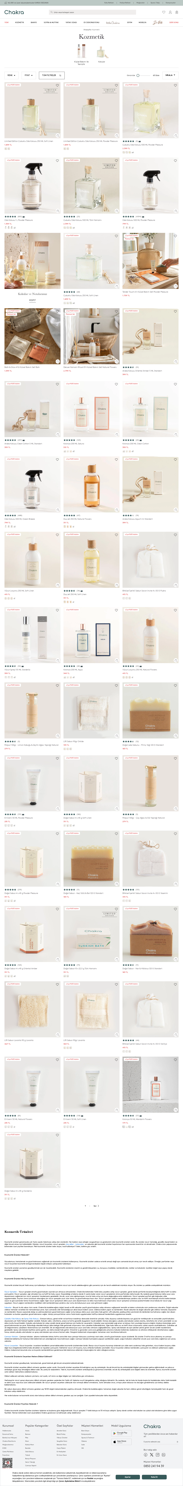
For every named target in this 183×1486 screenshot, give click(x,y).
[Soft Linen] (5, 148)
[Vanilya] (123, 598)
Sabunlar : (8, 1307)
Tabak (27, 1455)
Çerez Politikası (8, 1451)
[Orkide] (70, 749)
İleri (95, 1206)
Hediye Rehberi (125, 2)
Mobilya (142, 22)
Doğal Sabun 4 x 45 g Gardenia (18, 1191)
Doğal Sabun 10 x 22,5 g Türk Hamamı (80, 968)
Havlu (27, 1430)
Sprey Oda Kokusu (31, 1319)
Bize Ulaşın (85, 1430)
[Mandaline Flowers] (70, 451)
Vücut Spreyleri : (11, 1292)
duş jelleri (70, 1244)
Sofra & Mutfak (51, 22)
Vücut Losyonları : (11, 1345)
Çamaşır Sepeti (30, 1465)
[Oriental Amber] (70, 526)
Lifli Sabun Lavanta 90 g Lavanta (18, 1040)
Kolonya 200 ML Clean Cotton (135, 443)
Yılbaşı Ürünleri (62, 1437)
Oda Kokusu (29, 1451)
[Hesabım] (170, 12)
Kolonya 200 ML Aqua (73, 669)
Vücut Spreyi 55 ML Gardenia (17, 669)
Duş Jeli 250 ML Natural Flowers (77, 519)
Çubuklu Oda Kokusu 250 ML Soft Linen (80, 295)
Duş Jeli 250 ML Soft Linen (74, 594)
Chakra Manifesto (9, 1441)
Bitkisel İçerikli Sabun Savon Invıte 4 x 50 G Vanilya (144, 1044)
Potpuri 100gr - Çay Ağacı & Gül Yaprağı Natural (143, 818)
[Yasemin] (129, 598)
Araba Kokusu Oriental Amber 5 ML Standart (142, 371)
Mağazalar (141, 2)
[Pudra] (126, 598)
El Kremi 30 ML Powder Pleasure (18, 818)
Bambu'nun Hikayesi (9, 1437)
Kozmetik (19, 22)
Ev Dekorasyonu (91, 22)
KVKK (4, 1448)
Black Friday (61, 1434)
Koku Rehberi (109, 2)
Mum (27, 1441)
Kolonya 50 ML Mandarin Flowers (137, 1119)
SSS (82, 1448)
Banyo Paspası (30, 1458)
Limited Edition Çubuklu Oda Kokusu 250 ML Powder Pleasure (90, 141)
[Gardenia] (8, 677)
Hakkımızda (6, 1430)
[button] (58, 135)
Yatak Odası (71, 22)
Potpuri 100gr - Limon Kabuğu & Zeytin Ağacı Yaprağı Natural (31, 745)
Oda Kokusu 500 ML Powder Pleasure (138, 220)
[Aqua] (64, 451)
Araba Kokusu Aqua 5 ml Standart (137, 519)
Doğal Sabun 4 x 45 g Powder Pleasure (21, 893)
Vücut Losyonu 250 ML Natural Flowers (139, 669)
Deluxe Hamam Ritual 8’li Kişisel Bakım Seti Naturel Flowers (90, 367)
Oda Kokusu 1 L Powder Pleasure (18, 220)
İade (83, 1444)
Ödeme (84, 1441)
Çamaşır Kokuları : (11, 1336)
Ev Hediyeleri (61, 1451)
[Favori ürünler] (164, 12)
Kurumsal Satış (7, 1434)
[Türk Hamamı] (64, 976)
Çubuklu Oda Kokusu (12, 1319)
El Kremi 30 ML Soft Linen (74, 1119)
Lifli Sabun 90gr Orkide (73, 741)
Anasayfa (87, 30)
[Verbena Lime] (67, 976)
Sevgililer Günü (62, 1441)
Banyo (34, 22)
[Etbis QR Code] (9, 1463)
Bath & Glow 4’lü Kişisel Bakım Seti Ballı (22, 367)
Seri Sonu (174, 22)
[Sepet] (177, 12)
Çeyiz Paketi (61, 1448)
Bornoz (27, 1434)
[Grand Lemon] (129, 1126)
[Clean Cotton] (123, 152)
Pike (26, 1437)
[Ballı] (64, 749)
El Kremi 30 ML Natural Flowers (18, 1119)
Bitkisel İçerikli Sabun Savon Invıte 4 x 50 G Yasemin (145, 893)
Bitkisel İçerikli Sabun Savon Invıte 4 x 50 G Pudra (144, 591)
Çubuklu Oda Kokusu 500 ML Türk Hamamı (82, 220)
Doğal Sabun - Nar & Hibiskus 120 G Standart (142, 968)
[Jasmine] (126, 152)
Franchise (5, 1455)
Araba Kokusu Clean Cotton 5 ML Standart (23, 443)
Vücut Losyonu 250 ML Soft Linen (19, 591)
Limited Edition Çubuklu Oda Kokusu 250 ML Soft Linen (28, 141)
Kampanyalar (171, 2)
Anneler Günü (61, 1430)
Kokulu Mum (29, 1444)
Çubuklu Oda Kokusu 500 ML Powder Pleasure (142, 145)
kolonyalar (80, 1244)
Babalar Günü (62, 1444)
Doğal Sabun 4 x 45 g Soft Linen (77, 818)
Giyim (129, 22)
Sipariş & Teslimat (87, 1437)
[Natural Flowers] (129, 152)
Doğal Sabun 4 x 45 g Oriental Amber (20, 968)
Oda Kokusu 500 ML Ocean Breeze (19, 519)
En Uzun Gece (62, 1455)
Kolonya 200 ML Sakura (73, 443)
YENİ (6, 22)
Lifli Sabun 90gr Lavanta (74, 1040)
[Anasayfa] (14, 12)
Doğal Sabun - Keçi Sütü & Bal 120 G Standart (83, 893)
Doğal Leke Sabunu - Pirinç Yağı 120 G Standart (143, 745)
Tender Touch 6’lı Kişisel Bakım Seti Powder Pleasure (145, 292)
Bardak (27, 1448)
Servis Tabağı (30, 1462)
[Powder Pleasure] (8, 148)
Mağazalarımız (7, 1444)
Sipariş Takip (155, 2)
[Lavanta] (67, 749)
